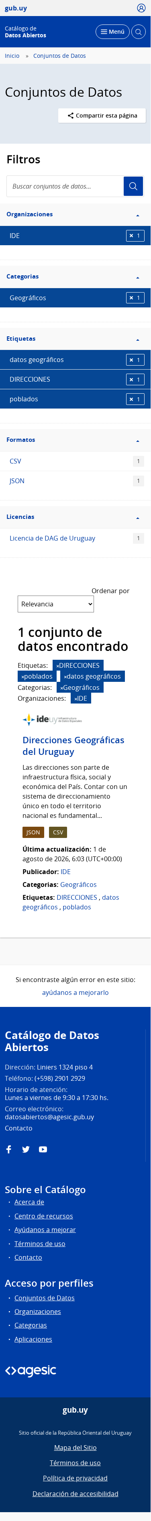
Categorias (30, 1325)
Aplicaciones (33, 1339)
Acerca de (29, 1202)
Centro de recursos (43, 1216)
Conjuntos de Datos (59, 55)
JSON (75, 480)
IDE (75, 235)
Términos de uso (39, 1243)
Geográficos (75, 297)
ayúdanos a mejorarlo (75, 992)
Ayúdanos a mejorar (45, 1229)
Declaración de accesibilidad (75, 1493)
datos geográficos (75, 359)
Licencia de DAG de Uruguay (75, 538)
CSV (75, 461)
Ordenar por (111, 590)
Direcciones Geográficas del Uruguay (73, 746)
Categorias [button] (22, 276)
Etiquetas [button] (20, 338)
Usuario (133, 186)
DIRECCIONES (75, 379)
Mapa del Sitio (75, 1447)
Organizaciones (37, 1311)
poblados (75, 398)
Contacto (28, 1257)
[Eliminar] (58, 666)
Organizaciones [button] (29, 214)
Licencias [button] (20, 516)
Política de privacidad (75, 1478)
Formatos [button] (20, 439)
